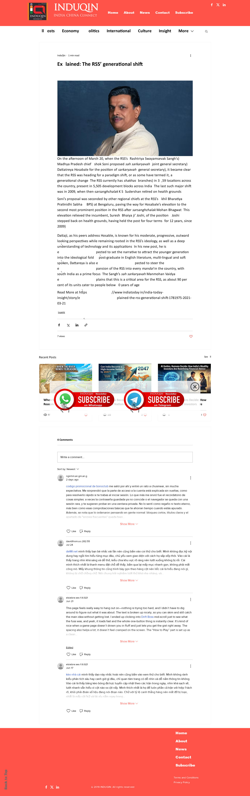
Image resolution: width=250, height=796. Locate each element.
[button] (195, 386)
